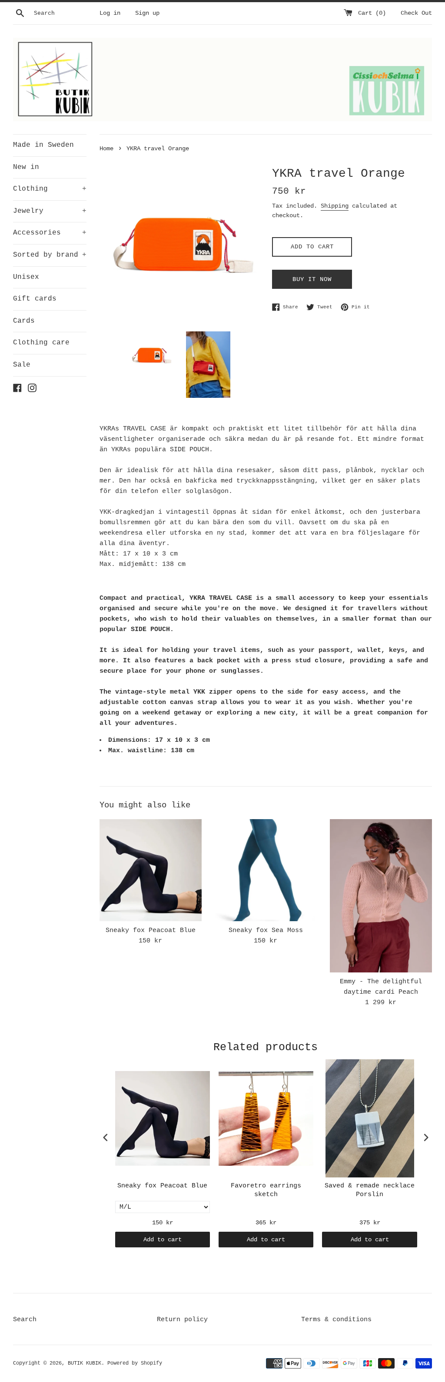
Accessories (49, 233)
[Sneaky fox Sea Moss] (266, 870)
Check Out (416, 13)
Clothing (49, 189)
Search (25, 1319)
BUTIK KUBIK (84, 1363)
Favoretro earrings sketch (266, 1190)
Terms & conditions (336, 1319)
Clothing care (41, 343)
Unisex (26, 277)
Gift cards (34, 299)
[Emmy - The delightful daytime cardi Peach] (381, 895)
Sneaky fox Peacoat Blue (151, 930)
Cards (24, 321)
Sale (21, 365)
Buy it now (312, 279)
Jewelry (49, 211)
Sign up (147, 13)
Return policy (182, 1319)
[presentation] (106, 1137)
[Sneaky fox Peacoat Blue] (151, 870)
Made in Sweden (43, 145)
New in (26, 167)
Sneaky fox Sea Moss (266, 930)
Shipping (335, 205)
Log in (110, 13)
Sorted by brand (49, 255)
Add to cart (162, 1239)
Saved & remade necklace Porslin (370, 1190)
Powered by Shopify (134, 1363)
